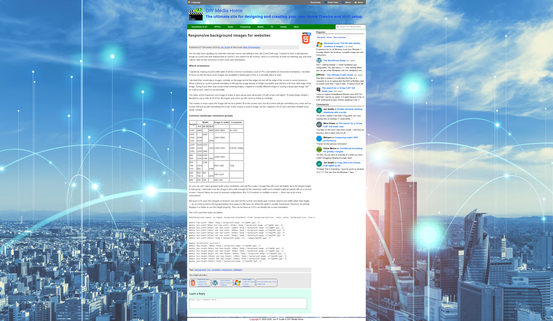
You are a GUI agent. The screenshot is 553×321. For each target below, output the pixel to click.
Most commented (340, 37)
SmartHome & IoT (199, 27)
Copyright (254, 319)
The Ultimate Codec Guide (340, 74)
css (208, 270)
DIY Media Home (224, 10)
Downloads (316, 2)
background (200, 270)
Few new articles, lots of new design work (266, 283)
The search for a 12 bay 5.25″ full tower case (342, 125)
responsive (227, 270)
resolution (216, 270)
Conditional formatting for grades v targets (342, 150)
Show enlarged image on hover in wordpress (226, 283)
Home (360, 2)
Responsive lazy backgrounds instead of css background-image (204, 283)
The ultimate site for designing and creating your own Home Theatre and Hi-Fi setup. (284, 16)
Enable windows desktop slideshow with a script (342, 110)
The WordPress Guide (334, 60)
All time (329, 37)
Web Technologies (251, 47)
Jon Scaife (225, 47)
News (296, 27)
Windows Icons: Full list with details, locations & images (342, 45)
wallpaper (237, 270)
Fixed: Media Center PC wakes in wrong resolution (248, 283)
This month (321, 37)
